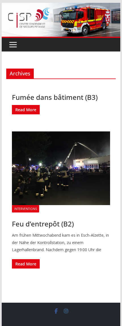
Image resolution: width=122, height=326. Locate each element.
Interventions (25, 209)
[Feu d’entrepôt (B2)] (61, 168)
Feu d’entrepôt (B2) (43, 223)
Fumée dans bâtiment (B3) (55, 97)
